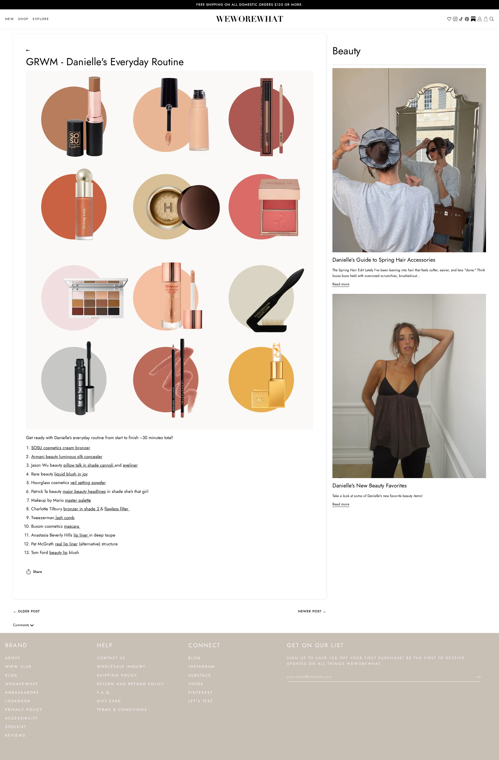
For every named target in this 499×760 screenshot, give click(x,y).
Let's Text (200, 701)
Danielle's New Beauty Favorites (369, 485)
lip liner (81, 535)
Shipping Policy (117, 675)
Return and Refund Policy (131, 683)
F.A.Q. (104, 692)
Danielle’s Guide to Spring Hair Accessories (383, 260)
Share (37, 571)
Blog (11, 675)
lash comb (64, 517)
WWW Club (18, 666)
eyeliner (130, 465)
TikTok (196, 683)
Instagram (201, 666)
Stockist (16, 726)
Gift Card (109, 701)
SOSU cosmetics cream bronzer (60, 448)
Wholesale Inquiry (121, 666)
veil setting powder (88, 482)
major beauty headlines (84, 491)
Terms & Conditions (122, 709)
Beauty (346, 50)
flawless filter (117, 509)
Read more (340, 284)
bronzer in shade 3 (81, 509)
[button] (23, 19)
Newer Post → (312, 611)
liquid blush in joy (71, 474)
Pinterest (200, 692)
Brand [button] (16, 645)
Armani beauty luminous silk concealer (66, 456)
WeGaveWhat (21, 683)
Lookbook (18, 701)
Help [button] (105, 645)
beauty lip (58, 552)
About (12, 657)
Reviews (15, 735)
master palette (78, 500)
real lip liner (66, 544)
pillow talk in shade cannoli (89, 465)
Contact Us (111, 657)
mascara (72, 526)
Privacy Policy (24, 709)
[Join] (474, 676)
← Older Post (26, 611)
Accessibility (21, 718)
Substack (199, 675)
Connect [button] (204, 645)
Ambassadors (22, 692)
